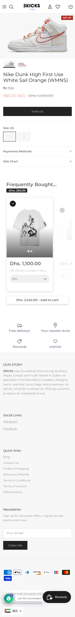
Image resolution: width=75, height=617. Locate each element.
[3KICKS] (31, 6)
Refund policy (12, 492)
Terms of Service (14, 486)
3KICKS (15, 603)
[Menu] (4, 6)
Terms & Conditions (16, 480)
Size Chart (10, 161)
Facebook (10, 429)
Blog (6, 457)
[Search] (13, 6)
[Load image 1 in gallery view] (37, 36)
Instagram (10, 421)
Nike (11, 88)
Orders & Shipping (16, 468)
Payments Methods (17, 151)
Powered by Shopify (31, 603)
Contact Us (11, 463)
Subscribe (15, 545)
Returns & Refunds (16, 474)
